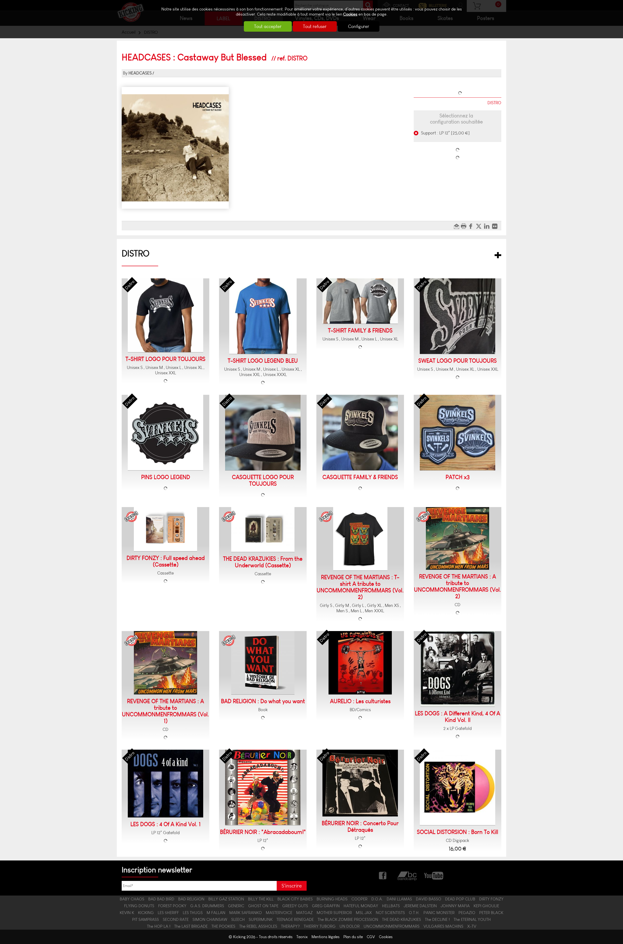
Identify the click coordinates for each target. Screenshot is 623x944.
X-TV (471, 926)
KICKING (146, 912)
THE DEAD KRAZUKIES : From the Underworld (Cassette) (262, 562)
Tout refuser (315, 26)
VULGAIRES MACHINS (443, 926)
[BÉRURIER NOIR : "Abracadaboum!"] (263, 787)
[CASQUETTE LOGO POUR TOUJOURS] (263, 433)
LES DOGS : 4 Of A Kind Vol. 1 (165, 824)
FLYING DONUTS (139, 905)
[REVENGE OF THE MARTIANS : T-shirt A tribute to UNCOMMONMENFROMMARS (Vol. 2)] (360, 539)
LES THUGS (193, 912)
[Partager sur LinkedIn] (488, 225)
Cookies (350, 14)
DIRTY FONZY (491, 899)
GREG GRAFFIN (326, 905)
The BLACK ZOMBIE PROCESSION (348, 919)
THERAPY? (290, 926)
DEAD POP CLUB (460, 899)
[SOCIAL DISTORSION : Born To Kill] (457, 787)
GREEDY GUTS (295, 905)
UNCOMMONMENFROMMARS (392, 926)
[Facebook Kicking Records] (383, 875)
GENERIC (236, 905)
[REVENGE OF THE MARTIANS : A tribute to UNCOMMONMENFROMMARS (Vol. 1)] (165, 663)
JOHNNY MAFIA (455, 905)
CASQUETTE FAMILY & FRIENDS (360, 477)
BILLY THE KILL (261, 899)
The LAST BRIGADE (191, 926)
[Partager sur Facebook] (472, 225)
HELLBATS (391, 905)
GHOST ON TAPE (263, 905)
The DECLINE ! (437, 919)
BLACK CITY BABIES (295, 899)
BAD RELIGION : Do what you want (263, 701)
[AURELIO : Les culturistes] (360, 663)
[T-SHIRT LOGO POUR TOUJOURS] (165, 315)
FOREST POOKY (172, 905)
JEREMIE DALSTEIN (420, 905)
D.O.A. (377, 899)
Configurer (358, 26)
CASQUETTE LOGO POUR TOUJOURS (263, 480)
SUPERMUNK (261, 919)
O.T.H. (414, 912)
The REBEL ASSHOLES (258, 926)
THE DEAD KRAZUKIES (401, 919)
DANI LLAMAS (399, 899)
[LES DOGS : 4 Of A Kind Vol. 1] (165, 784)
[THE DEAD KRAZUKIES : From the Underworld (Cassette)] (262, 529)
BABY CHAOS (132, 899)
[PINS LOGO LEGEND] (165, 433)
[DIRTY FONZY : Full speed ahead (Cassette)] (165, 529)
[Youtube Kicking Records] (433, 875)
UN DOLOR (349, 926)
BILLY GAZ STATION (226, 899)
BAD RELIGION (191, 899)
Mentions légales (325, 937)
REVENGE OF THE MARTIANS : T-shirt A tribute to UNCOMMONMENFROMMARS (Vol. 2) (360, 587)
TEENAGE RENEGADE (295, 919)
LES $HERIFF (168, 912)
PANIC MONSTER (439, 912)
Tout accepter (268, 26)
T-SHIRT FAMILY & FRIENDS (360, 330)
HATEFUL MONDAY (361, 905)
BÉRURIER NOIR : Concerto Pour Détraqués (360, 826)
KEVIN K (127, 912)
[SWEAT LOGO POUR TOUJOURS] (457, 316)
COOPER (359, 899)
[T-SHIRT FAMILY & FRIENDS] (360, 301)
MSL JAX (364, 912)
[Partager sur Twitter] (480, 225)
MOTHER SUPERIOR (334, 912)
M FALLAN (216, 912)
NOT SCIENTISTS (390, 912)
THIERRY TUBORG (320, 926)
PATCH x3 (458, 477)
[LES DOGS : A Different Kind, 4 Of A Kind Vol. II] (458, 669)
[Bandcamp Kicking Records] (407, 875)
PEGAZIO (466, 912)
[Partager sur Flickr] (496, 225)
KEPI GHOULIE (486, 905)
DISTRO (135, 253)
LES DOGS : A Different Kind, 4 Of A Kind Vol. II (457, 716)
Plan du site (353, 937)
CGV (371, 937)
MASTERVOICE (279, 912)
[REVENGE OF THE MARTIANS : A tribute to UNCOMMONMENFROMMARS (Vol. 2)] (457, 538)
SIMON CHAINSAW (209, 919)
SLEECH (238, 919)
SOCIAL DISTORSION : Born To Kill (457, 832)
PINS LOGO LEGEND (165, 477)
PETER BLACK (491, 912)
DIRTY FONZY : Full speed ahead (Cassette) (166, 561)
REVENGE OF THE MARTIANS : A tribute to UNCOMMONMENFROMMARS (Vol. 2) (457, 586)
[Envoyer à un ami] (457, 225)
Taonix (302, 937)
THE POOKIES (223, 926)
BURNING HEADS (332, 899)
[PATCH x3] (457, 433)
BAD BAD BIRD (161, 899)
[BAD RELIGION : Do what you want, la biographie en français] (262, 663)
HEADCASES (140, 73)
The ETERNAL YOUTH (472, 919)
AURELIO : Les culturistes (360, 701)
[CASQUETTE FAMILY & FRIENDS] (360, 433)
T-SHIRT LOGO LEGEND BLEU (263, 361)
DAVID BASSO (428, 899)
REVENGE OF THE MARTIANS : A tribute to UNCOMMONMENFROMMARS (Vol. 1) (165, 711)
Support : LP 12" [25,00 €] (445, 133)
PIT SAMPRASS (145, 919)
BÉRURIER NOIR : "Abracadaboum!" (263, 832)
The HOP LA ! (158, 926)
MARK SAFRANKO (245, 912)
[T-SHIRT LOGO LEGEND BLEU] (263, 316)
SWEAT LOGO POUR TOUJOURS (457, 361)
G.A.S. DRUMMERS (207, 905)
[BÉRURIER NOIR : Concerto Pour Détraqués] (360, 783)
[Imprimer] (464, 225)
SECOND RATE (176, 919)
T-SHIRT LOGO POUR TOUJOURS (165, 359)
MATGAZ (304, 912)
